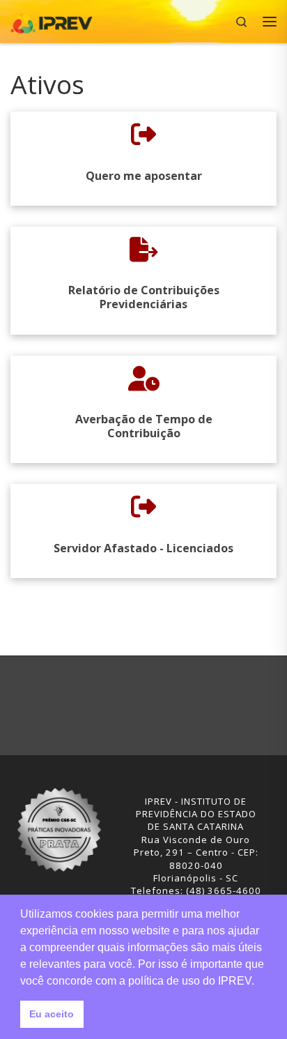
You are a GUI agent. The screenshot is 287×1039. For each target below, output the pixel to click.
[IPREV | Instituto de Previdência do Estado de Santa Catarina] (51, 20)
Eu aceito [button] (51, 1013)
